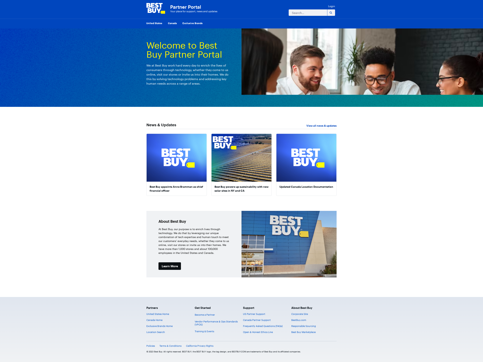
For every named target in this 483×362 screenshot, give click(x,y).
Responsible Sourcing (303, 326)
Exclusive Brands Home (159, 326)
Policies (150, 345)
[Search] (330, 12)
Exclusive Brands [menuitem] (192, 23)
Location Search (155, 332)
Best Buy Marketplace (303, 332)
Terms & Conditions (170, 345)
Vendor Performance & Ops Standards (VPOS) (216, 323)
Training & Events (204, 331)
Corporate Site (299, 313)
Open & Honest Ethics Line (258, 332)
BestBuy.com (298, 319)
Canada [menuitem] (172, 23)
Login (331, 6)
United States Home (157, 313)
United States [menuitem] (154, 23)
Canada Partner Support (257, 319)
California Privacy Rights (199, 345)
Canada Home (154, 319)
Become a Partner (205, 314)
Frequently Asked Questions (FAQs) (263, 326)
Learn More (170, 266)
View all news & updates (321, 125)
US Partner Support (254, 313)
